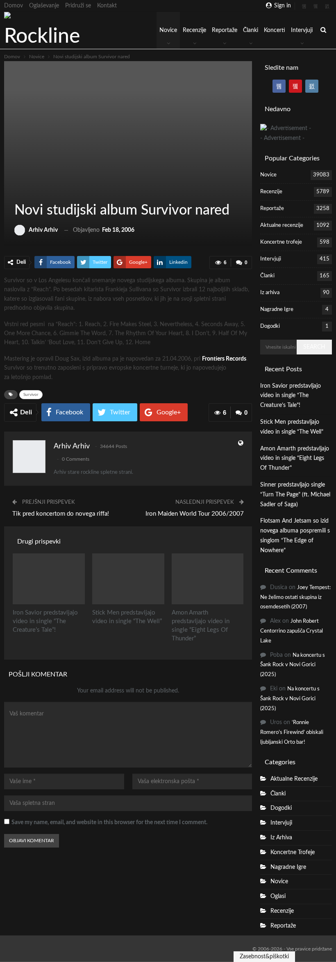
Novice (168, 30)
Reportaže (224, 30)
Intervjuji (302, 30)
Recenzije (194, 30)
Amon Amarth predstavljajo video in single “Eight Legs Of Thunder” (294, 458)
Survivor (31, 395)
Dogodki (270, 326)
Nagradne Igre (276, 309)
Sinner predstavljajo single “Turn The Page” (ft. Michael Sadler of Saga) (295, 494)
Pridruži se (78, 6)
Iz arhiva (269, 292)
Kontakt (107, 6)
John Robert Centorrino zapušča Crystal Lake (291, 631)
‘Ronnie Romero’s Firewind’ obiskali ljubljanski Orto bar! (291, 732)
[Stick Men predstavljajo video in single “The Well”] (128, 578)
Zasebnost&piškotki (264, 957)
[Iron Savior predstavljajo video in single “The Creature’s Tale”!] (49, 578)
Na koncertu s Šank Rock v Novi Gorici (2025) (292, 665)
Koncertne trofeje (281, 242)
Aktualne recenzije (281, 225)
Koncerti (274, 30)
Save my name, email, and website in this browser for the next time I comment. (109, 822)
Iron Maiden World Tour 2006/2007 (194, 514)
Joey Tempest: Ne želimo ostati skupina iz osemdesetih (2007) (295, 597)
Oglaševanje (44, 6)
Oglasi (278, 896)
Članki (250, 30)
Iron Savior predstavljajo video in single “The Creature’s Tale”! (290, 396)
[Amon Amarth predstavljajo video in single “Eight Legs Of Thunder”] (208, 578)
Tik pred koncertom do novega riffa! (60, 514)
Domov (13, 6)
